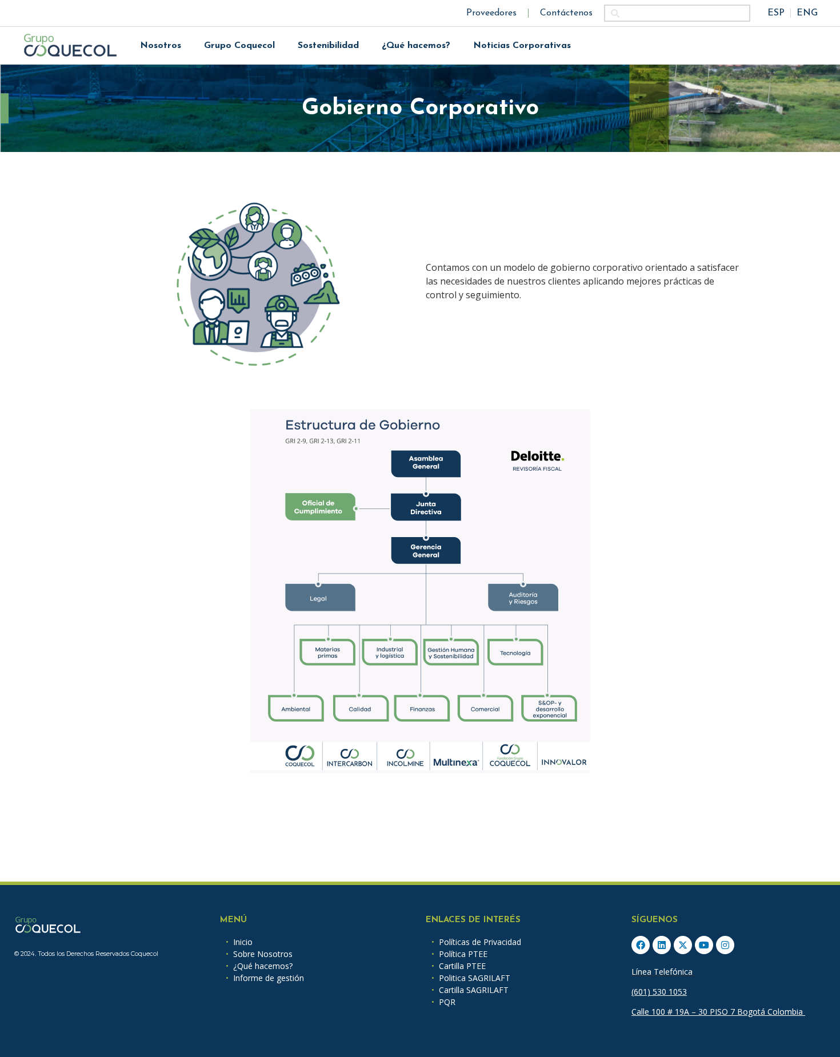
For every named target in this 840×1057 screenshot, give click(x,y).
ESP (776, 13)
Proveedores (491, 13)
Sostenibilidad (328, 45)
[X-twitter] (683, 945)
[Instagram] (725, 945)
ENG (807, 13)
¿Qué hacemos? (416, 45)
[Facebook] (640, 945)
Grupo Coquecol (239, 45)
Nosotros (160, 45)
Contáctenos (566, 13)
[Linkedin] (662, 945)
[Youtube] (704, 945)
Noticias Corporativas (522, 45)
